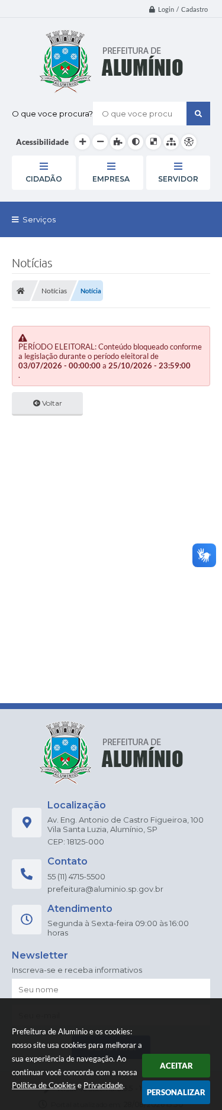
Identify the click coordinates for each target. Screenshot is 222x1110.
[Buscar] (198, 113)
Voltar (51, 403)
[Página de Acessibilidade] (189, 142)
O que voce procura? (52, 113)
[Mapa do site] (171, 142)
